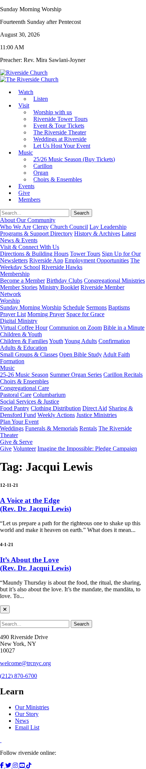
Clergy (41, 227)
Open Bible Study (80, 354)
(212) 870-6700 (18, 676)
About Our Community (27, 220)
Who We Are (15, 227)
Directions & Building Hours (34, 253)
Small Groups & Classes (29, 354)
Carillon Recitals (123, 374)
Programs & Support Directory (36, 233)
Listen (40, 99)
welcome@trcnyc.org (25, 663)
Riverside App (46, 260)
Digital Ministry (18, 321)
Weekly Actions (56, 415)
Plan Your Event (19, 421)
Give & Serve (16, 442)
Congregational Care (24, 388)
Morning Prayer (46, 314)
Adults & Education (23, 348)
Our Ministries (32, 707)
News (22, 720)
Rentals (88, 428)
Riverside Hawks (62, 267)
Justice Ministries (96, 415)
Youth (56, 341)
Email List (27, 727)
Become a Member (22, 280)
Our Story (27, 714)
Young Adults (80, 341)
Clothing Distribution (56, 408)
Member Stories (18, 287)
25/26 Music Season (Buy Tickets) (74, 159)
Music (25, 152)
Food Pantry (14, 408)
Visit (23, 105)
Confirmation (114, 341)
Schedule (74, 307)
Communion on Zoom (75, 327)
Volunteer (24, 448)
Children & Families (24, 341)
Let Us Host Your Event (61, 146)
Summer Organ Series (76, 374)
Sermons (96, 307)
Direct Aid (94, 408)
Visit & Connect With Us (29, 247)
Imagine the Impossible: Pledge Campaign (87, 448)
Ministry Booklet (59, 287)
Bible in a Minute (124, 327)
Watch (25, 92)
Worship (10, 301)
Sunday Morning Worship (30, 307)
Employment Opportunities (97, 260)
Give (6, 448)
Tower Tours (85, 253)
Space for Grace (85, 314)
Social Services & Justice (29, 401)
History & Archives (97, 233)
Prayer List (13, 314)
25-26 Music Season (24, 374)
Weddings (12, 428)
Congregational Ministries (114, 280)
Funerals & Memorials (51, 428)
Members (29, 199)
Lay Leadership (108, 227)
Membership (15, 274)
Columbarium (49, 395)
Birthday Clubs (64, 280)
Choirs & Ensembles (57, 179)
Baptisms (119, 307)
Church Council (69, 227)
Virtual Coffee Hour (24, 327)
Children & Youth (21, 334)
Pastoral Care (15, 395)
